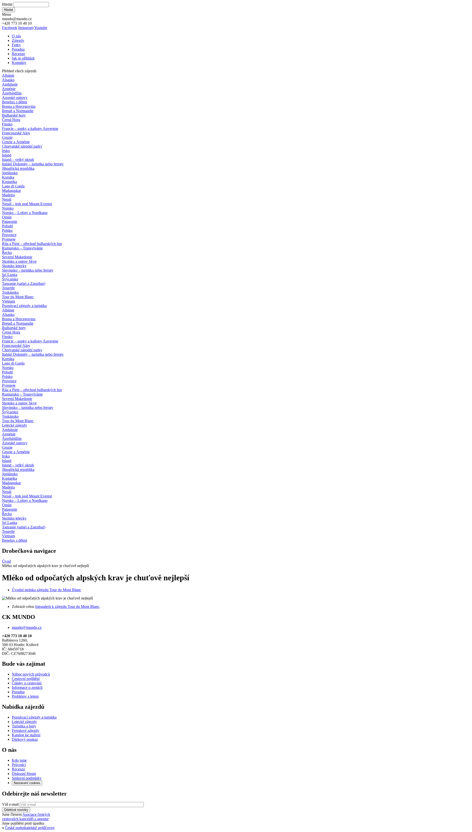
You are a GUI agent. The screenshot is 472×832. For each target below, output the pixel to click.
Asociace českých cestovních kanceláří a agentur (26, 816)
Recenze (18, 54)
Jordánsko (10, 173)
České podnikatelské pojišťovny (30, 828)
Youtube (40, 28)
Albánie (8, 75)
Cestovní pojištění (26, 679)
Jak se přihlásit (23, 58)
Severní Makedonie (17, 257)
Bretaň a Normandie (17, 111)
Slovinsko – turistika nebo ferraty (27, 270)
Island (6, 155)
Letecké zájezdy (14, 425)
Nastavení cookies (27, 783)
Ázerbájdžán (12, 93)
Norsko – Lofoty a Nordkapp (24, 213)
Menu (6, 14)
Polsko (7, 230)
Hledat (7, 4)
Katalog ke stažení (26, 735)
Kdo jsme (19, 760)
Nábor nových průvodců (31, 674)
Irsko (6, 151)
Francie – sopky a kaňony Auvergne (30, 128)
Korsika (8, 177)
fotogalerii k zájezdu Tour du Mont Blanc (67, 606)
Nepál (6, 199)
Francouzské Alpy (16, 133)
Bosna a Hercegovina (18, 106)
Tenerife (8, 288)
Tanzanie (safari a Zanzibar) (23, 283)
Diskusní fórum (24, 773)
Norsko (8, 208)
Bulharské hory (14, 115)
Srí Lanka (9, 275)
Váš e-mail (10, 804)
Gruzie (7, 137)
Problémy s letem (25, 696)
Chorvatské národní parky (22, 146)
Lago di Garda (13, 186)
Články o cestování (27, 683)
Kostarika (9, 182)
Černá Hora (11, 120)
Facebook (9, 28)
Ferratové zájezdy (25, 730)
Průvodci (19, 765)
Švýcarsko (10, 279)
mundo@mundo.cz (27, 627)
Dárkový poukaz (25, 739)
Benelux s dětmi (14, 102)
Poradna (18, 49)
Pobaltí (7, 226)
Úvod (6, 561)
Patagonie (9, 221)
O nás (16, 36)
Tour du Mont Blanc (18, 297)
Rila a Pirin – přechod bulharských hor (32, 244)
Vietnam (8, 301)
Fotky (16, 45)
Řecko (7, 252)
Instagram (25, 28)
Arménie (8, 89)
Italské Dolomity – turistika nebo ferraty (33, 164)
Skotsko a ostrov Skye (19, 261)
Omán (7, 217)
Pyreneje (8, 239)
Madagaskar (11, 190)
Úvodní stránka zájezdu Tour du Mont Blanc (46, 590)
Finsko (7, 124)
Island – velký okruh (18, 159)
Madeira (8, 195)
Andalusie (10, 84)
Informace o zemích (27, 687)
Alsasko (8, 80)
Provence (9, 235)
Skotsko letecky (14, 266)
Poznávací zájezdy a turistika (34, 717)
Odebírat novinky (16, 810)
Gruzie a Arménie (16, 142)
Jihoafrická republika (18, 168)
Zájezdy (18, 40)
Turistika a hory (24, 726)
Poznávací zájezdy (24, 306)
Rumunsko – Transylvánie (22, 248)
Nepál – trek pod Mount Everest (27, 204)
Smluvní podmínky (27, 778)
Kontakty (19, 63)
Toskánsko (10, 292)
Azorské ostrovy (15, 97)
